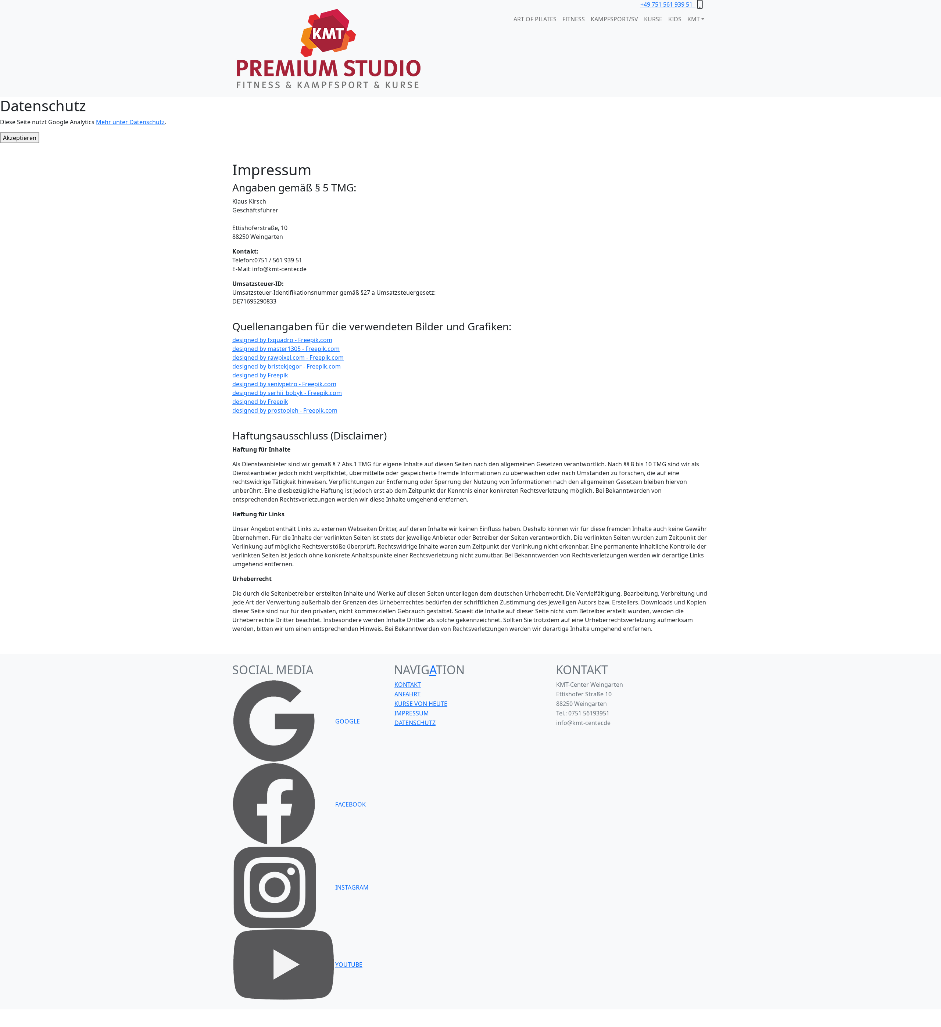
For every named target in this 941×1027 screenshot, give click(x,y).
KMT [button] (693, 19)
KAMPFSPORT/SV (614, 19)
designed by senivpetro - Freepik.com (284, 384)
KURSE (653, 19)
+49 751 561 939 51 (667, 4)
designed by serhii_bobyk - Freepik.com (287, 393)
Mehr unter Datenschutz (130, 122)
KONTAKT (407, 685)
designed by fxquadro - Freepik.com (282, 340)
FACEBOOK (350, 804)
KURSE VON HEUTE (420, 704)
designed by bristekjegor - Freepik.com (286, 366)
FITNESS (573, 19)
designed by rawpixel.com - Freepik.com (288, 357)
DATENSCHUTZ (415, 723)
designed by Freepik (260, 375)
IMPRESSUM (411, 713)
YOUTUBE (348, 964)
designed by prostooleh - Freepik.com (284, 410)
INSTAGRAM (352, 887)
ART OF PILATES (535, 19)
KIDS (674, 19)
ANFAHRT (407, 694)
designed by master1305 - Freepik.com (286, 349)
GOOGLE (347, 721)
